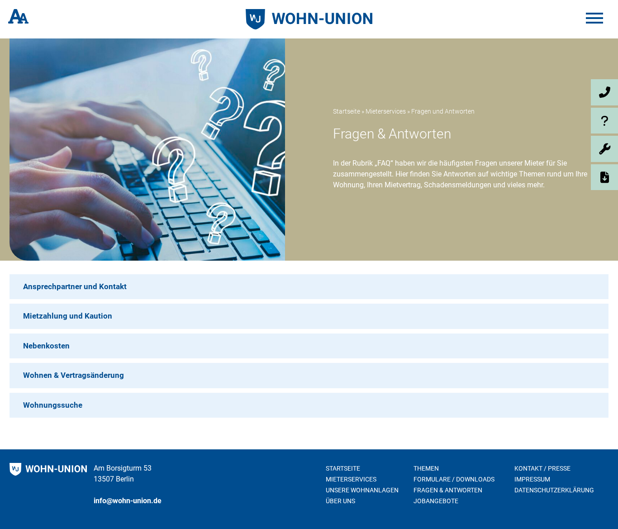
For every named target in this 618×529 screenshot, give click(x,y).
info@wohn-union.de (128, 500)
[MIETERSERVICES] (561, 149)
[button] (309, 287)
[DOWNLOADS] (561, 177)
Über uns (340, 501)
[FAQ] (561, 121)
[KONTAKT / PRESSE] (561, 92)
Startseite (346, 111)
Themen (426, 468)
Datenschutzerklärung (554, 490)
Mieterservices (386, 111)
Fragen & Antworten (448, 490)
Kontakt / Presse (542, 468)
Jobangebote (436, 501)
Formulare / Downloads (454, 479)
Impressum (532, 479)
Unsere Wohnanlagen (362, 490)
